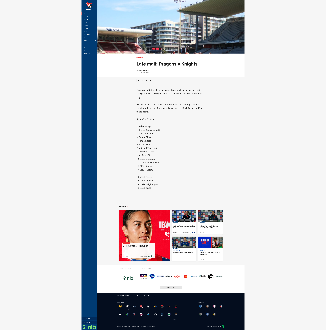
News (85, 13)
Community (88, 37)
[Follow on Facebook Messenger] (148, 295)
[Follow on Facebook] (137, 295)
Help (138, 326)
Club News (140, 57)
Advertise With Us (151, 326)
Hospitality (87, 53)
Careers (134, 326)
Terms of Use (120, 326)
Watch (86, 16)
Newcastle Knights (143, 71)
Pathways (87, 34)
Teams (86, 28)
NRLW (85, 31)
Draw (85, 22)
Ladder (86, 25)
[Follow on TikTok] (133, 295)
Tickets (86, 48)
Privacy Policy (127, 326)
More (85, 40)
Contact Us (143, 326)
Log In (88, 322)
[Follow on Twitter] (141, 295)
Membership (87, 45)
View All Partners (170, 287)
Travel (86, 19)
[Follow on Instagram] (144, 295)
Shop (85, 50)
